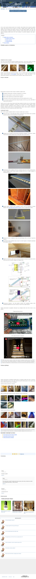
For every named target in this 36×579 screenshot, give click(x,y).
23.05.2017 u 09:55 (3, 489)
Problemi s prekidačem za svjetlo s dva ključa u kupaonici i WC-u (13, 542)
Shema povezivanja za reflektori (8, 437)
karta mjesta (10, 576)
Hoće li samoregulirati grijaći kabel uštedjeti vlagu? (11, 531)
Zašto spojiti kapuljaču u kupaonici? (9, 520)
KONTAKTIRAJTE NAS (4, 576)
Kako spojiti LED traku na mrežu (8, 436)
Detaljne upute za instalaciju (8, 37)
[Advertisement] (18, 18)
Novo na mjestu (18, 518)
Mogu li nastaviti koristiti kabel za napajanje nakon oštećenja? (13, 553)
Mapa (13, 576)
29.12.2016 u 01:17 (5, 479)
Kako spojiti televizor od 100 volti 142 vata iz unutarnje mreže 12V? (14, 536)
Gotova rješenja (6, 42)
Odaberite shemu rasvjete (10, 38)
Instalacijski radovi (9, 41)
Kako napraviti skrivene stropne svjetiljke (10, 434)
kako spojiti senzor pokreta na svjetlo (15, 207)
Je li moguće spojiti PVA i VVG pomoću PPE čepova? (12, 525)
